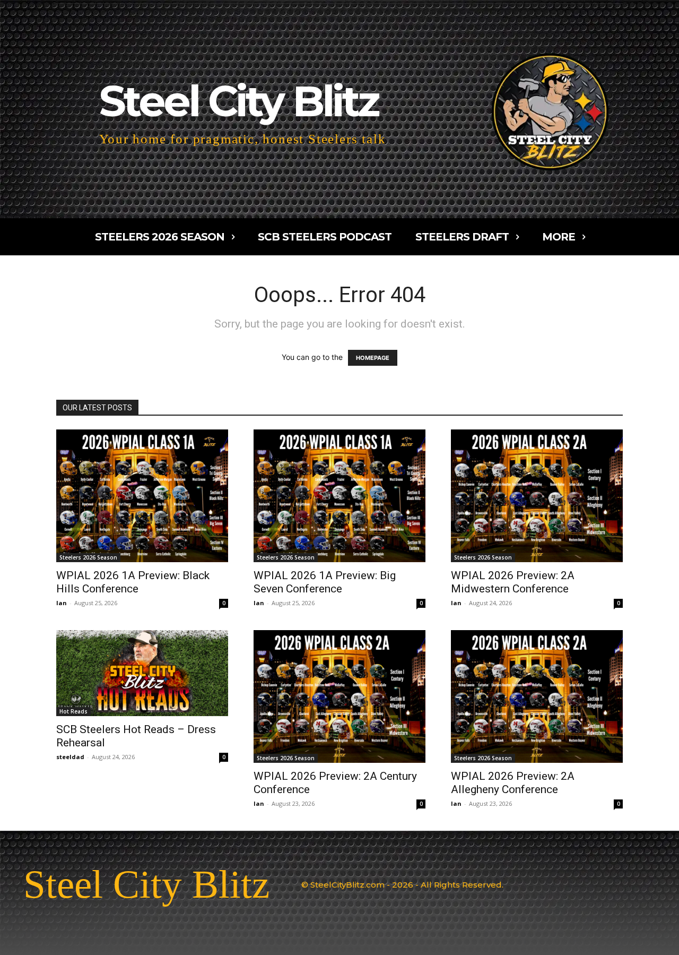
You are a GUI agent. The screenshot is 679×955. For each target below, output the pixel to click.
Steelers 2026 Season (88, 557)
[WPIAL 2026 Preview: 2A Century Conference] (339, 696)
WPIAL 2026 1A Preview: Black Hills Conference (133, 582)
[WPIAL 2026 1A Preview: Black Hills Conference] (142, 495)
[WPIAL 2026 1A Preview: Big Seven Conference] (339, 495)
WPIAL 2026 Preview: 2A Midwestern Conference (512, 582)
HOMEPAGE (372, 358)
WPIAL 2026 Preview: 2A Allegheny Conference (512, 783)
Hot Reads (73, 711)
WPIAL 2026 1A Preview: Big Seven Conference (325, 582)
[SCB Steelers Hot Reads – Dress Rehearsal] (142, 673)
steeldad (70, 757)
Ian (61, 603)
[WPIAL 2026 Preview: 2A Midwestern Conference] (537, 495)
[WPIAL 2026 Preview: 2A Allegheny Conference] (537, 696)
